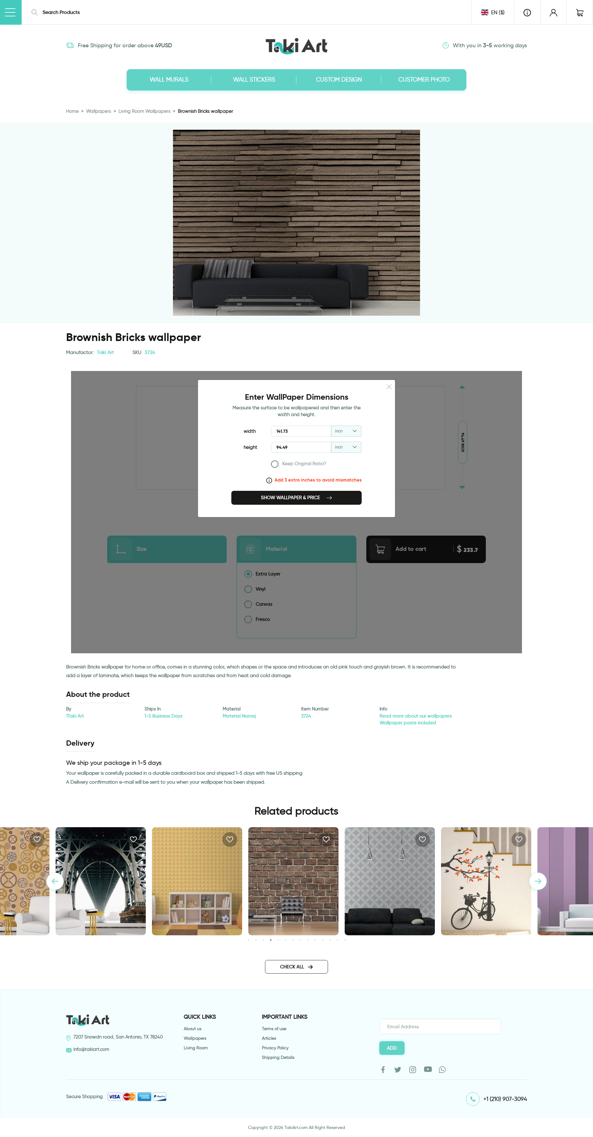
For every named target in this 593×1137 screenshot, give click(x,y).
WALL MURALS (169, 79)
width (250, 431)
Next (538, 881)
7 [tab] (293, 939)
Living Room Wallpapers (144, 111)
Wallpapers (98, 111)
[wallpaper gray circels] (293, 881)
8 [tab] (300, 939)
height (250, 447)
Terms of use (274, 1028)
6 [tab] (285, 939)
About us (192, 1028)
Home (72, 111)
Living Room (196, 1048)
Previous (55, 881)
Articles (269, 1038)
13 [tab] (337, 939)
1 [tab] (248, 939)
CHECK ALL (292, 967)
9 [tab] (307, 939)
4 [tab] (270, 939)
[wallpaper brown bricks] (197, 881)
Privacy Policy (275, 1048)
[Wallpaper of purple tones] (486, 881)
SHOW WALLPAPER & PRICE (291, 497)
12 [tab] (330, 939)
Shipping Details (278, 1057)
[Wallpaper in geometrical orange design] (101, 881)
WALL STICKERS (254, 79)
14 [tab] (345, 939)
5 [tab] (278, 939)
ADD (392, 1048)
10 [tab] (315, 939)
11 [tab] (322, 939)
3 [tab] (263, 939)
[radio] (316, 465)
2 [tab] (256, 939)
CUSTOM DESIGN (339, 79)
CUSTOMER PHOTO (424, 79)
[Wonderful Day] (390, 881)
